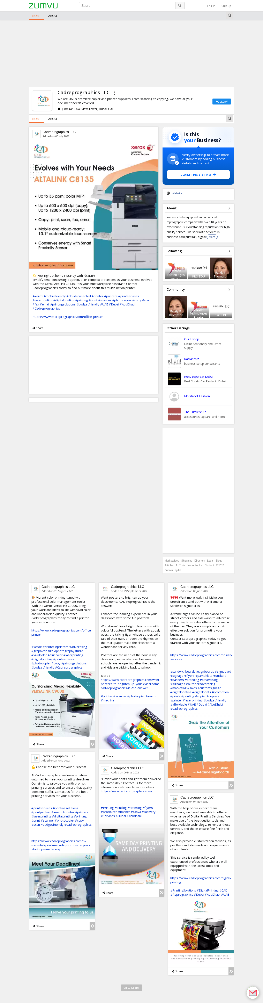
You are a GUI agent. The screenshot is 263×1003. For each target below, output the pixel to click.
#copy (136, 300)
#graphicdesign (42, 651)
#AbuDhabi (127, 304)
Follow (222, 101)
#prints (175, 696)
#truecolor (55, 655)
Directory (199, 560)
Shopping (186, 560)
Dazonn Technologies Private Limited (176, 276)
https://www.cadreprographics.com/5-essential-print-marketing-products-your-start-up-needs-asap (60, 845)
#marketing (178, 688)
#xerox (38, 296)
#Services (108, 816)
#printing (81, 300)
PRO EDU (198, 276)
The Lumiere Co (195, 412)
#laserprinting (42, 300)
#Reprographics (181, 894)
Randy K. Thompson (221, 274)
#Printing (107, 808)
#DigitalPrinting (208, 890)
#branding (192, 680)
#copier (200, 696)
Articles (169, 565)
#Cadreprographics (46, 308)
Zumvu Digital (173, 570)
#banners (177, 680)
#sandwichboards (182, 671)
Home (36, 16)
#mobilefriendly (55, 296)
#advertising (78, 647)
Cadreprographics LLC (59, 132)
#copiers (213, 696)
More (212, 237)
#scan (146, 300)
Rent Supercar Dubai (198, 376)
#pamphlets (203, 675)
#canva (136, 812)
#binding (121, 808)
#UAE (104, 304)
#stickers (219, 675)
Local (210, 560)
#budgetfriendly (87, 304)
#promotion (220, 692)
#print (93, 300)
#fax (36, 304)
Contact (209, 565)
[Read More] (92, 744)
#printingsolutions (63, 304)
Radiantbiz (191, 359)
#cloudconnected (79, 296)
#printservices (128, 296)
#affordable (178, 704)
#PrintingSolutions (183, 890)
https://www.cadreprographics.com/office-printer (68, 317)
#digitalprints (201, 692)
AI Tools (181, 565)
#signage (176, 675)
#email (44, 304)
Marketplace (172, 560)
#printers (111, 296)
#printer (97, 296)
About (53, 16)
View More (131, 988)
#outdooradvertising (200, 684)
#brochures (109, 812)
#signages (177, 684)
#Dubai (114, 304)
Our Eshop (191, 339)
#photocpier (136, 696)
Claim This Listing (195, 174)
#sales (192, 688)
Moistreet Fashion (197, 396)
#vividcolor (39, 655)
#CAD (223, 890)
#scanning (135, 808)
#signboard (223, 671)
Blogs (219, 560)
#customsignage (209, 688)
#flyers (189, 675)
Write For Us (195, 565)
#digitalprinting (63, 300)
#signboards (205, 671)
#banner (124, 812)
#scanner (104, 300)
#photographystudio (68, 651)
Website (177, 193)
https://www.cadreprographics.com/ (126, 791)
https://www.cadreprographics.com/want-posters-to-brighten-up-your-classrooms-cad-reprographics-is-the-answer (131, 684)
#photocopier (122, 300)
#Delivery (149, 812)
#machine (107, 700)
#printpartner (41, 812)
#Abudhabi (134, 816)
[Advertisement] (131, 52)
